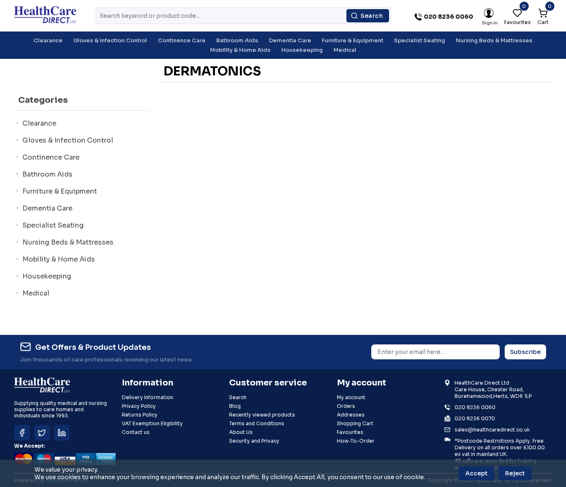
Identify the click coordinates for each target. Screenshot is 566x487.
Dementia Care (47, 208)
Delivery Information (147, 397)
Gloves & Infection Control (67, 140)
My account (351, 397)
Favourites (350, 432)
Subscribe (525, 352)
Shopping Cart (355, 423)
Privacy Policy (139, 406)
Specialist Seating (53, 225)
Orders (346, 406)
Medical (35, 293)
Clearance (39, 123)
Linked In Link (62, 433)
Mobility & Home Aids (58, 259)
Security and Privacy (254, 441)
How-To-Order (356, 441)
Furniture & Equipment (59, 191)
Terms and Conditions (256, 423)
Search (371, 15)
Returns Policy (139, 415)
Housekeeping (46, 276)
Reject (515, 473)
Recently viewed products (262, 415)
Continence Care (51, 157)
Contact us (136, 432)
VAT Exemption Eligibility (152, 423)
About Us (241, 432)
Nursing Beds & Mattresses (68, 242)
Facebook (22, 433)
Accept (476, 473)
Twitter (42, 433)
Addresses (351, 415)
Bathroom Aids (47, 174)
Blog (235, 406)
